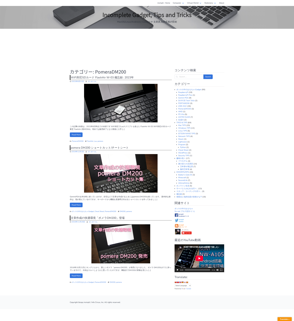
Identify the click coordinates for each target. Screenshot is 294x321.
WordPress (183, 153)
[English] (180, 282)
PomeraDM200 (77, 141)
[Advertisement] (147, 47)
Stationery (208, 3)
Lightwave (182, 142)
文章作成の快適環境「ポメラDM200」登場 (98, 218)
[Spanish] (187, 282)
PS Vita (181, 114)
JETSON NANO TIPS (186, 133)
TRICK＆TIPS (181, 122)
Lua (95, 141)
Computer (177, 3)
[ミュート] (217, 270)
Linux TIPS (182, 131)
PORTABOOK (184, 103)
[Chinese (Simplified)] (176, 282)
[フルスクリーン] (221, 270)
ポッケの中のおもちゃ (184, 208)
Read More (76, 134)
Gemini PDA (183, 98)
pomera (100, 141)
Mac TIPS (182, 125)
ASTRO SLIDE (184, 117)
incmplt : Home (163, 3)
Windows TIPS (184, 128)
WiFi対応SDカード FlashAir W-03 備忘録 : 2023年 (102, 77)
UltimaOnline (183, 183)
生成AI (181, 120)
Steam (181, 139)
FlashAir (90, 141)
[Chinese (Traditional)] (178, 282)
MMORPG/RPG (182, 172)
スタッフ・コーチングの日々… (189, 191)
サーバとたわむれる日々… (187, 188)
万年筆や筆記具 (186, 166)
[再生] (177, 270)
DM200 (123, 211)
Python (183, 147)
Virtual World (192, 3)
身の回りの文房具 (185, 164)
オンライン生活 (182, 186)
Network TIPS (184, 136)
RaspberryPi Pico (185, 95)
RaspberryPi (183, 92)
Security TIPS (183, 155)
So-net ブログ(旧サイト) (185, 211)
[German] (182, 282)
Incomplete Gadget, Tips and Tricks (147, 15)
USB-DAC (182, 106)
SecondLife (182, 180)
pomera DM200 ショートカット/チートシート (100, 148)
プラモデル (182, 161)
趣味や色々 (181, 158)
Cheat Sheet (99, 211)
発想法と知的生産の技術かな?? (189, 197)
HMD (180, 111)
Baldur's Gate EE (185, 175)
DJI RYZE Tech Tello (186, 100)
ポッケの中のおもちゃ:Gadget (83, 211)
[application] (199, 258)
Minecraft (182, 177)
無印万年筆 (184, 169)
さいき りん (92, 81)
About (221, 3)
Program (181, 144)
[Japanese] (185, 282)
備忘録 (179, 194)
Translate (188, 288)
